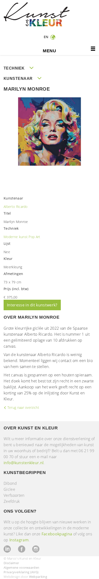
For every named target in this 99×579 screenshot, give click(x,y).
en (47, 37)
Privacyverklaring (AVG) (21, 572)
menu (49, 50)
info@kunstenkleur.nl (23, 462)
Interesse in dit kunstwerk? (32, 305)
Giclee (9, 489)
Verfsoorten (14, 495)
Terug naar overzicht (22, 407)
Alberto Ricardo (16, 206)
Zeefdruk (12, 501)
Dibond (10, 483)
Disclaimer (11, 563)
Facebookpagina (57, 534)
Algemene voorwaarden (21, 567)
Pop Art (34, 236)
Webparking (38, 576)
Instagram (19, 540)
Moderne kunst (16, 236)
